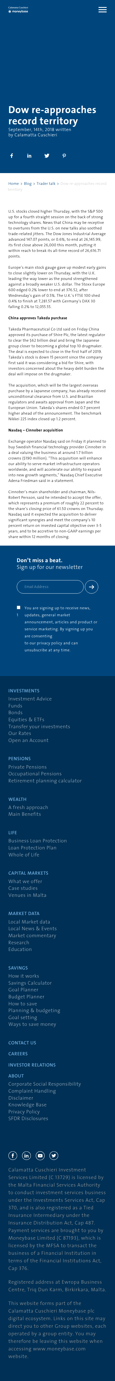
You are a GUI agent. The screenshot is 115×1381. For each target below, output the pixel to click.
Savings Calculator (30, 983)
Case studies (23, 888)
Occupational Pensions (35, 774)
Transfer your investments (39, 727)
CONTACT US (22, 1043)
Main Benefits (24, 814)
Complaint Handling (32, 1091)
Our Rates (19, 733)
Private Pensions (27, 767)
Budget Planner (26, 997)
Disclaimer (20, 1098)
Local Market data (29, 922)
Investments (24, 691)
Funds (15, 706)
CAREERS (18, 1054)
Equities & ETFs (26, 720)
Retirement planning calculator (45, 781)
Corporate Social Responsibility (44, 1084)
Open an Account (28, 740)
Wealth (17, 800)
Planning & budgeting (34, 1011)
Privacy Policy (24, 1112)
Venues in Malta (27, 895)
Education (20, 949)
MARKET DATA (24, 914)
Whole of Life (23, 855)
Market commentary (32, 936)
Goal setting (22, 1018)
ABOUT (16, 1076)
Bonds (15, 713)
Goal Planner (23, 990)
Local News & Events (32, 929)
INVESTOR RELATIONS (32, 1065)
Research (18, 943)
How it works (23, 976)
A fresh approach (28, 807)
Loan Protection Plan (32, 848)
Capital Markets (28, 873)
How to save (22, 1004)
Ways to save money (32, 1024)
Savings (18, 968)
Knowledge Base (27, 1105)
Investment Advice (30, 699)
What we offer (25, 881)
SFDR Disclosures (28, 1119)
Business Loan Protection (37, 841)
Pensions (19, 759)
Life (12, 833)
